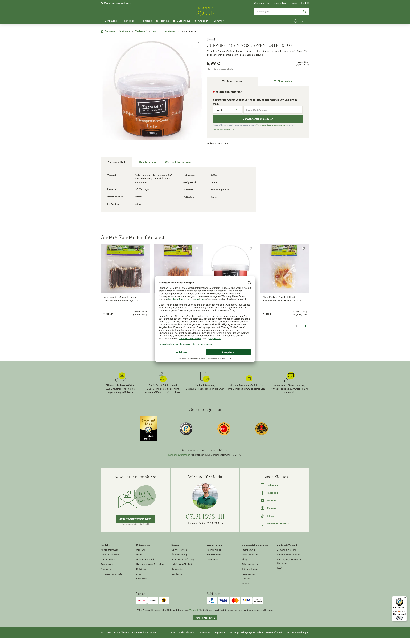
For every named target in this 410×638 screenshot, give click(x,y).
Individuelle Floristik (181, 564)
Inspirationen (248, 573)
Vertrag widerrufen (205, 617)
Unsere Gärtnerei (145, 559)
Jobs (294, 2)
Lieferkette (212, 559)
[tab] (283, 81)
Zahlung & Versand (287, 549)
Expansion (141, 578)
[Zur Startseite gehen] (205, 10)
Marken (245, 583)
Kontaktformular (109, 549)
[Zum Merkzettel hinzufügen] (197, 42)
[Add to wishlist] (144, 248)
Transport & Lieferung (182, 559)
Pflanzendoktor (250, 564)
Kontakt (305, 2)
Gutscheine (177, 569)
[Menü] (405, 598)
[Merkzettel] (303, 21)
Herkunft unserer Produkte (150, 564)
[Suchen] (304, 11)
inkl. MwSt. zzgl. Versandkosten (220, 69)
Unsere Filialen (108, 559)
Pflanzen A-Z (248, 549)
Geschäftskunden (110, 554)
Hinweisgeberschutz (111, 573)
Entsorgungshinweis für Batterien (289, 561)
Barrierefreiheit (274, 632)
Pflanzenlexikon (250, 554)
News (139, 554)
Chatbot (246, 578)
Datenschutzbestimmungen (224, 129)
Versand (193, 609)
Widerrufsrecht (186, 632)
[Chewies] (258, 39)
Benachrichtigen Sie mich (258, 118)
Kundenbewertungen (179, 454)
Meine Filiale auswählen (116, 2)
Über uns (140, 549)
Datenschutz (204, 632)
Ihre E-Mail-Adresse (256, 109)
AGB (172, 632)
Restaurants (107, 564)
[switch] (399, 618)
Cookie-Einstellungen (297, 632)
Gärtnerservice (262, 2)
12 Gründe (141, 569)
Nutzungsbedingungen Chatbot (246, 632)
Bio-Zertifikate (214, 554)
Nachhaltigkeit (280, 2)
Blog (244, 559)
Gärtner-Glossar (250, 569)
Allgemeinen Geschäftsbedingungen (271, 125)
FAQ (279, 567)
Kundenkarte (178, 573)
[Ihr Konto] (295, 21)
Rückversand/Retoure (288, 554)
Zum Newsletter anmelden (135, 518)
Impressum (220, 632)
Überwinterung (179, 554)
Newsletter (106, 569)
